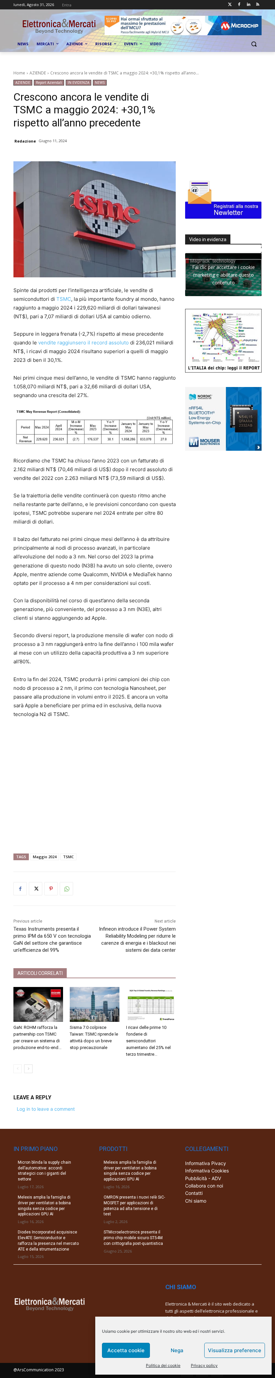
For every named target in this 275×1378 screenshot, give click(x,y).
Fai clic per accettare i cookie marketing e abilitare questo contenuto (223, 274)
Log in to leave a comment (46, 1109)
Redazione (25, 141)
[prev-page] (17, 1068)
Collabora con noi (204, 1186)
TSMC (63, 299)
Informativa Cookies (207, 1170)
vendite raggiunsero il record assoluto (83, 342)
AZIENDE (38, 73)
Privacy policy (204, 1365)
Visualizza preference (234, 1350)
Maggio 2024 (44, 856)
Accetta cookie (126, 1350)
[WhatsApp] (66, 888)
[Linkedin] (248, 5)
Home (19, 73)
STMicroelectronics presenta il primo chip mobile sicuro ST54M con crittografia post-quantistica (133, 1238)
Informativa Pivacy (205, 1163)
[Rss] (258, 5)
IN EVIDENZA (78, 82)
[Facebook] (239, 5)
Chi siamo (195, 1201)
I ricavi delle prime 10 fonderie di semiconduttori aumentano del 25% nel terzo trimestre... (148, 1041)
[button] (254, 44)
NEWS (100, 82)
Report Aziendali (49, 82)
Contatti (194, 1193)
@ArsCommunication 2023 (38, 1370)
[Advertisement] (94, 783)
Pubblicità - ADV (203, 1178)
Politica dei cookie (163, 1365)
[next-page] (28, 1068)
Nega (177, 1350)
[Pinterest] (51, 888)
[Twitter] (230, 5)
